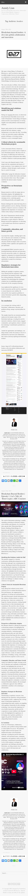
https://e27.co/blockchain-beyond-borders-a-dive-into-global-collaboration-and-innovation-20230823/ (13, 348)
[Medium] (16, 476)
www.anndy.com (6, 472)
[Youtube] (24, 476)
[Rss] (12, 476)
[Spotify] (20, 476)
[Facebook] (6, 476)
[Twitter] (10, 476)
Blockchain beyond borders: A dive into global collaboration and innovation (13, 34)
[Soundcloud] (18, 476)
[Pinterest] (14, 476)
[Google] (22, 476)
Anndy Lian (7, 8)
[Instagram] (8, 476)
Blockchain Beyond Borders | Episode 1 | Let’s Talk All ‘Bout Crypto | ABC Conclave (13, 496)
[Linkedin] (4, 476)
